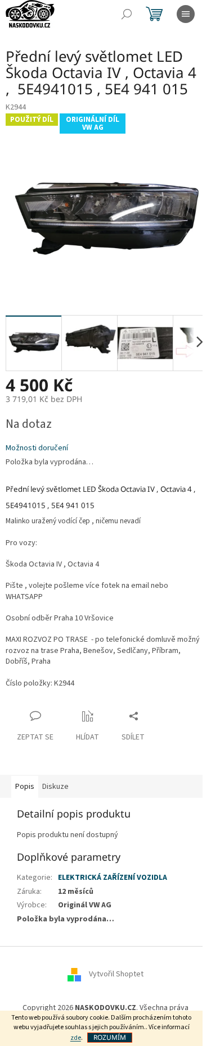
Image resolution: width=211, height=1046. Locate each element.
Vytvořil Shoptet (116, 974)
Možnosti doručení (37, 448)
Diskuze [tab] (55, 786)
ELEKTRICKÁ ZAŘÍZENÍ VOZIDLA (112, 877)
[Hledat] (126, 14)
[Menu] (185, 14)
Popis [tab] (24, 786)
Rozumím (109, 1037)
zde (75, 1038)
